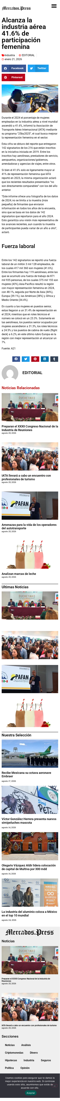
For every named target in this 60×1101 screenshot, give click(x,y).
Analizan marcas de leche (19, 574)
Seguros (46, 1060)
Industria (10, 55)
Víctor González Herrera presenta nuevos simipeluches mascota (29, 820)
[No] (54, 1085)
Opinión (25, 1068)
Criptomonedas (14, 1052)
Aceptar (31, 1093)
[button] (54, 6)
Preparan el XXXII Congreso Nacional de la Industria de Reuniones (30, 428)
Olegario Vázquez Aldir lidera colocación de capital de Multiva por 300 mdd (29, 867)
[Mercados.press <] (21, 8)
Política (9, 1068)
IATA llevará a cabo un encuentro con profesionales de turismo (26, 477)
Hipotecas (11, 1060)
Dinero (34, 1052)
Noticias (10, 1045)
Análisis (26, 1045)
